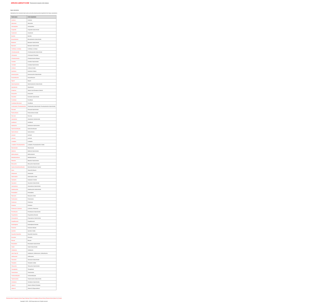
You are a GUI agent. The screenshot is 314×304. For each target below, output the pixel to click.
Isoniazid (13, 135)
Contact (60, 298)
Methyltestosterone (15, 157)
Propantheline (14, 215)
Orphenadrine (14, 176)
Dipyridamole (14, 87)
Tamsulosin (13, 259)
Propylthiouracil (14, 221)
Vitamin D (13, 288)
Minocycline (14, 163)
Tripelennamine (14, 278)
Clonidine (13, 61)
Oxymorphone (14, 186)
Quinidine (13, 231)
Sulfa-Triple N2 (14, 253)
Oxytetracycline (14, 189)
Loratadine (13, 141)
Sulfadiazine (14, 250)
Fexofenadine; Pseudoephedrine (18, 106)
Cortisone (13, 68)
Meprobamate (14, 147)
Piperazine (13, 195)
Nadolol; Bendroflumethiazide (18, 167)
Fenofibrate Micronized (16, 103)
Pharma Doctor (49, 298)
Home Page (22, 298)
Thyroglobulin (14, 269)
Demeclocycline (14, 74)
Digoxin (13, 80)
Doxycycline (14, 93)
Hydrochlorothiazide (15, 128)
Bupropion (13, 45)
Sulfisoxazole (14, 256)
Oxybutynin (13, 179)
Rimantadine (14, 243)
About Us (55, 298)
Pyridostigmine (14, 224)
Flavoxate (13, 109)
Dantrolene (13, 71)
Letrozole (13, 138)
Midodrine (13, 160)
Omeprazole (14, 173)
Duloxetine (13, 96)
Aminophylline (14, 26)
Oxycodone (13, 183)
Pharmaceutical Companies (12, 298)
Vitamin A (13, 285)
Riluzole (13, 240)
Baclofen (13, 36)
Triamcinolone (14, 272)
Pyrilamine (13, 227)
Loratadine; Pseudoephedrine (18, 144)
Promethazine (14, 211)
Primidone (13, 205)
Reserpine (13, 237)
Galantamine (14, 119)
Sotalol (12, 246)
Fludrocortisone (14, 112)
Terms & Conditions (34, 298)
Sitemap (27, 298)
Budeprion (13, 42)
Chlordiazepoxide (15, 52)
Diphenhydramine (15, 84)
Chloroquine (14, 55)
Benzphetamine (14, 39)
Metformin (13, 151)
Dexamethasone (15, 77)
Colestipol (13, 64)
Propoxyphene (14, 218)
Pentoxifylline (14, 192)
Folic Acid (13, 116)
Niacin (12, 170)
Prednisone (14, 202)
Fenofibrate (13, 100)
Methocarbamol (14, 154)
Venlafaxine (14, 282)
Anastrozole (14, 32)
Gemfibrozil (13, 122)
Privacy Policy (42, 298)
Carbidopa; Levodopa (16, 48)
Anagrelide (13, 29)
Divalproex (13, 90)
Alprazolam (13, 23)
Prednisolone (14, 199)
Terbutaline (13, 262)
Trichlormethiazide (15, 275)
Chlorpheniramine (15, 58)
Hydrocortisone (14, 132)
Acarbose (13, 20)
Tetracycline (14, 266)
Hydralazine (14, 125)
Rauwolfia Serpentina (16, 234)
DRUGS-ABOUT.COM (20, 3)
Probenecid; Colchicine (16, 208)
